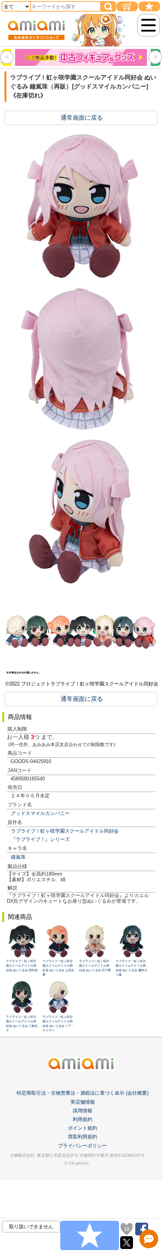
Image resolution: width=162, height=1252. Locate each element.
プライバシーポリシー (82, 1145)
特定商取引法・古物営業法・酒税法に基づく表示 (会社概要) (82, 1093)
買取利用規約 (82, 1136)
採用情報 (82, 1110)
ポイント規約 (82, 1128)
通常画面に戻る (82, 117)
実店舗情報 (82, 1102)
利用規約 (82, 1119)
